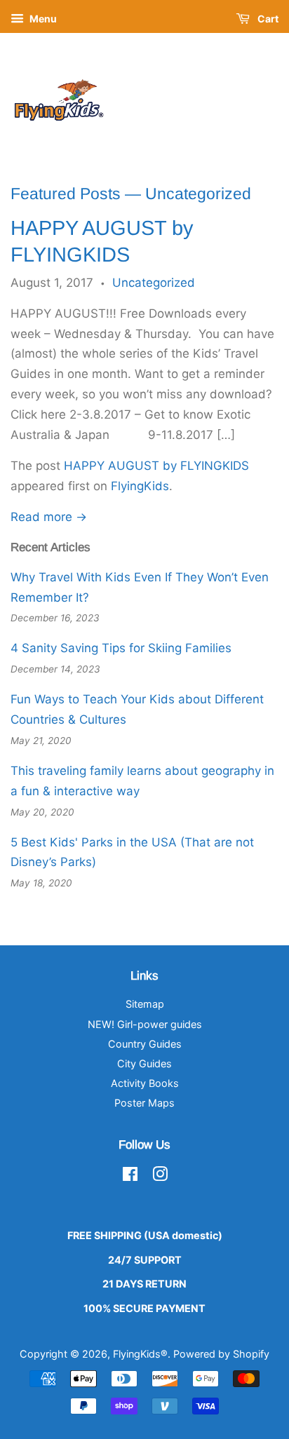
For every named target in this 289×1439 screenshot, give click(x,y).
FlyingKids (140, 486)
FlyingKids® (140, 1354)
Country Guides (145, 1044)
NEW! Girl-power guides (145, 1024)
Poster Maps (144, 1103)
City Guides (144, 1063)
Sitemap (145, 1004)
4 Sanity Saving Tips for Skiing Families (121, 648)
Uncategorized (153, 283)
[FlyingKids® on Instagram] (160, 1176)
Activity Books (145, 1083)
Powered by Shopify (221, 1354)
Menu (42, 19)
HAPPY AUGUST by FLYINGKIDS (156, 466)
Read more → (49, 517)
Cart (266, 19)
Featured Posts (66, 193)
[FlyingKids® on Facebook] (130, 1176)
